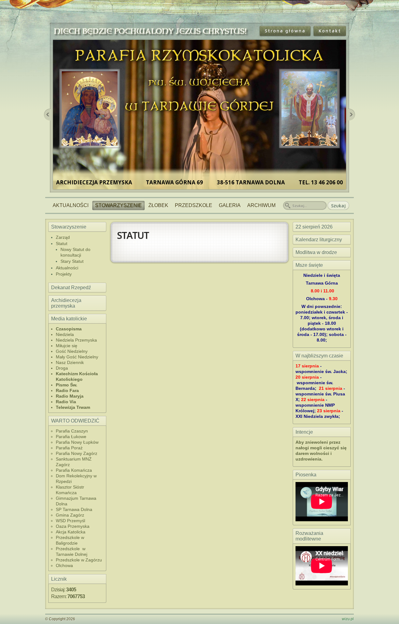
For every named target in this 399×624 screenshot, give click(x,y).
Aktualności (71, 205)
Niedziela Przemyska (76, 340)
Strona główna (285, 30)
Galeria (230, 205)
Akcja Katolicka (70, 531)
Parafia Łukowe (71, 436)
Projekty (64, 274)
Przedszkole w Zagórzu (79, 559)
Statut (61, 243)
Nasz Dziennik (70, 362)
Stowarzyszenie (118, 205)
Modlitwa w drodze (316, 252)
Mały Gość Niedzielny (77, 356)
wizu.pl (348, 619)
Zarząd (63, 237)
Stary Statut (72, 261)
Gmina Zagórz (70, 515)
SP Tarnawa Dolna (74, 509)
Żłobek (158, 205)
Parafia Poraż (69, 447)
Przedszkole (193, 205)
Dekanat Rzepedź (71, 287)
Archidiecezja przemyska (66, 303)
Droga (62, 368)
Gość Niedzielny (72, 351)
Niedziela (65, 334)
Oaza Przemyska (72, 526)
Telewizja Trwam (73, 407)
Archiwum (261, 205)
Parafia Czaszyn (72, 430)
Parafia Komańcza (74, 470)
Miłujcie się (66, 345)
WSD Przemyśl (70, 520)
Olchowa (64, 565)
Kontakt (330, 30)
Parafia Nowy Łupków (77, 442)
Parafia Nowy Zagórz (76, 453)
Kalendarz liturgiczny (319, 239)
